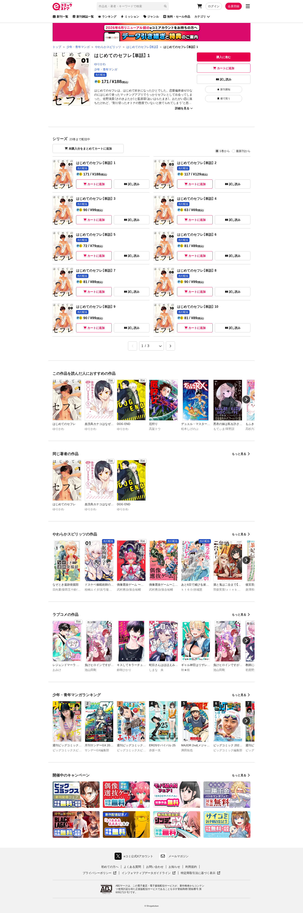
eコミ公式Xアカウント (135, 857)
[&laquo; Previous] (132, 346)
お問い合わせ (154, 866)
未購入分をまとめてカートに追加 (90, 148)
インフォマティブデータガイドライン (146, 873)
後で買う (225, 98)
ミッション (132, 16)
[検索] (165, 6)
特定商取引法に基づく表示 (200, 873)
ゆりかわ (100, 64)
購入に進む (223, 57)
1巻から (225, 151)
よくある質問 (132, 866)
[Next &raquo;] (170, 346)
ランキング (109, 16)
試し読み (225, 79)
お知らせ (174, 866)
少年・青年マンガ (105, 69)
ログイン (214, 6)
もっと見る (239, 453)
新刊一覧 (62, 16)
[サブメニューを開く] (247, 6)
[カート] (199, 6)
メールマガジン (178, 856)
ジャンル (153, 16)
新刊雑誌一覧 (85, 16)
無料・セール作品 (178, 16)
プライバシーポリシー (99, 873)
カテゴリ (200, 16)
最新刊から (243, 151)
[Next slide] (246, 399)
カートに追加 (225, 68)
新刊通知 (225, 89)
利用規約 (191, 866)
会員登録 (233, 6)
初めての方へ (110, 866)
